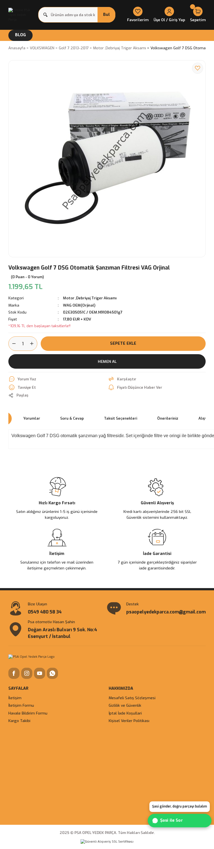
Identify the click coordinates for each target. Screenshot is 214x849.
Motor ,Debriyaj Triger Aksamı (89, 298)
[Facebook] (14, 673)
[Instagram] (26, 673)
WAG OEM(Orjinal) (79, 305)
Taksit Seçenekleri (120, 418)
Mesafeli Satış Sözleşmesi (132, 698)
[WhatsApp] (52, 673)
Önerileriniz (167, 418)
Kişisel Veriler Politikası (129, 720)
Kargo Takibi (19, 720)
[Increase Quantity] (33, 343)
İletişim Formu (21, 705)
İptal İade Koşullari (125, 713)
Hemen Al (107, 361)
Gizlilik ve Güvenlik (125, 705)
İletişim (14, 698)
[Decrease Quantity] (12, 343)
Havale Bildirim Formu (27, 713)
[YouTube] (39, 673)
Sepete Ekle (123, 343)
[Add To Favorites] (197, 68)
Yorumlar (31, 418)
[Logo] (21, 15)
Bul (106, 14)
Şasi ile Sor (171, 820)
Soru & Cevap (72, 418)
